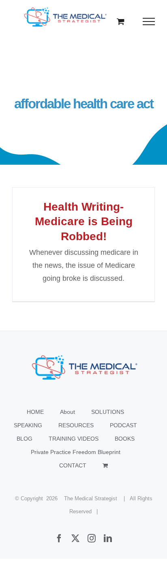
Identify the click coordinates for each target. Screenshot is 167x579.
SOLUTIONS (107, 412)
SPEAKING (28, 425)
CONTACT (72, 465)
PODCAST (123, 425)
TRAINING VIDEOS (73, 438)
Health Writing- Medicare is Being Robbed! (84, 221)
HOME (35, 412)
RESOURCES (76, 425)
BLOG (24, 438)
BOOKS (125, 438)
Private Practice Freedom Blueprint (75, 452)
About (67, 412)
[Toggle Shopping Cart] (120, 21)
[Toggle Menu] (149, 21)
